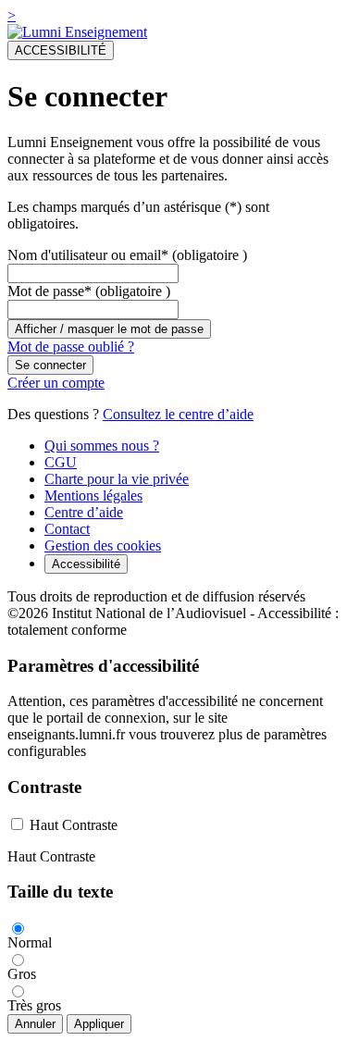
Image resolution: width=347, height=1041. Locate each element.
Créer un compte (56, 382)
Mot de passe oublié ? (70, 346)
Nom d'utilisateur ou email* (87, 255)
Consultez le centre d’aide (178, 414)
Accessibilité (86, 564)
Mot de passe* (49, 291)
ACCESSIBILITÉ (60, 50)
